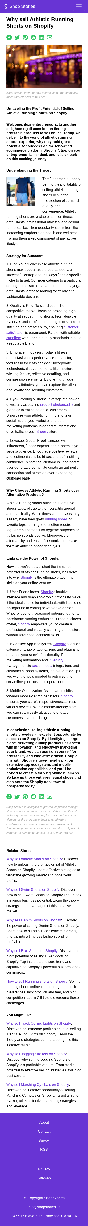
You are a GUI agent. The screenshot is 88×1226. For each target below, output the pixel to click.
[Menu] (79, 6)
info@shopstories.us (44, 1207)
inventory (56, 660)
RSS (44, 1149)
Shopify (42, 431)
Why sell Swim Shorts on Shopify (32, 890)
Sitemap (44, 1178)
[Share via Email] (49, 37)
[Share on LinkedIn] (41, 37)
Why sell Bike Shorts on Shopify (32, 951)
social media (42, 666)
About (44, 1122)
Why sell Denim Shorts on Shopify (33, 920)
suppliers (13, 338)
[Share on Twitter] (17, 37)
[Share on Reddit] (33, 37)
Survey (44, 1140)
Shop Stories (21, 6)
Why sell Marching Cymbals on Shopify (37, 1085)
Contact (44, 1131)
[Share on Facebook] (9, 37)
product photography (56, 404)
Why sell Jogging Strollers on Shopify (36, 1054)
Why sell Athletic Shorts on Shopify (34, 859)
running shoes (56, 519)
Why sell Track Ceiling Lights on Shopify (38, 1023)
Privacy (44, 1169)
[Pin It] (25, 37)
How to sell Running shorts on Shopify (36, 981)
